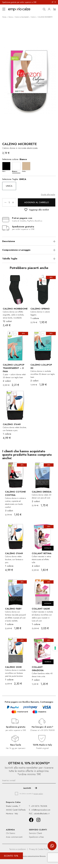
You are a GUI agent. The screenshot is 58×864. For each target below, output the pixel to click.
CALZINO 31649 (12, 424)
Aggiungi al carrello (36, 202)
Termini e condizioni (17, 849)
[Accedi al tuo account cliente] (50, 9)
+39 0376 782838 (47, 730)
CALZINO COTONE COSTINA (15, 493)
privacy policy (38, 793)
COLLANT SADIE (41, 608)
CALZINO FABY (13, 608)
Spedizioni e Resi (36, 836)
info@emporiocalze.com (40, 809)
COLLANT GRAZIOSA (38, 668)
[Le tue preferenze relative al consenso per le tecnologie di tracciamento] (55, 648)
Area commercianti (14, 836)
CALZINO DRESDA (41, 491)
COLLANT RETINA (41, 553)
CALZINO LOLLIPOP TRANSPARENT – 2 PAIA (13, 368)
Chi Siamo (10, 833)
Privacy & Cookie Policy (39, 849)
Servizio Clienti (35, 833)
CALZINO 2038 (13, 667)
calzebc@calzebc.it (41, 813)
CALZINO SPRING (40, 308)
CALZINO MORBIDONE (15, 308)
